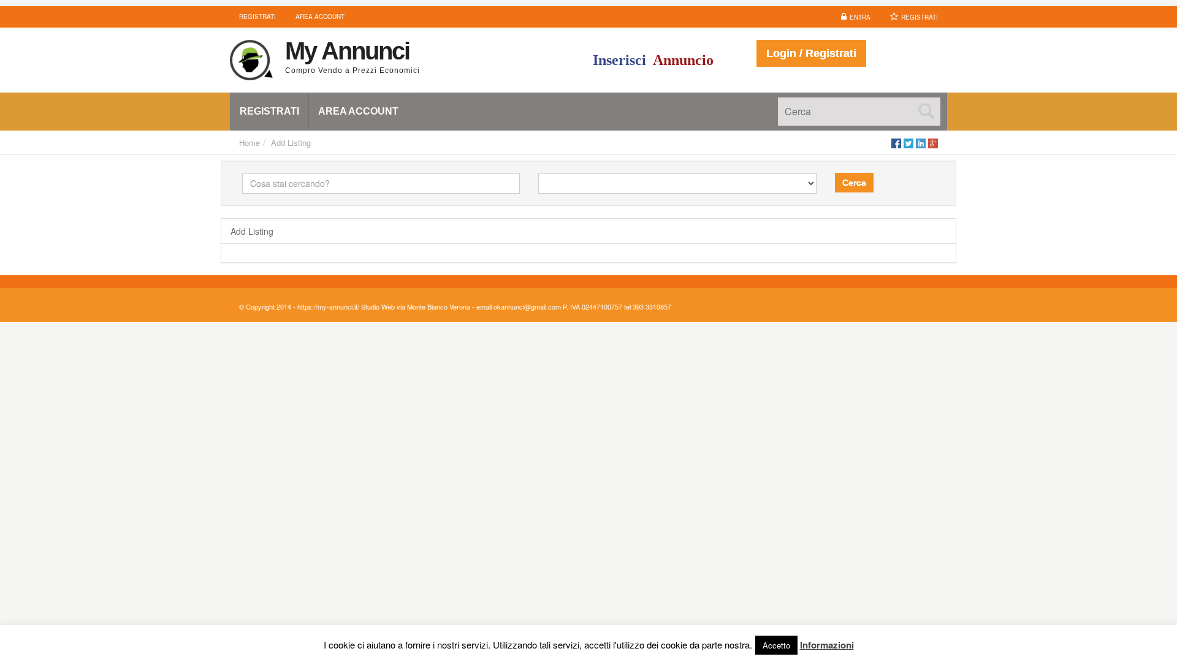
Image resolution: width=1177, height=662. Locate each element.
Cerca (854, 183)
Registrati (919, 17)
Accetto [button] (776, 645)
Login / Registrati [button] (811, 53)
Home (249, 142)
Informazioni (827, 645)
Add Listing (291, 142)
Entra (860, 17)
